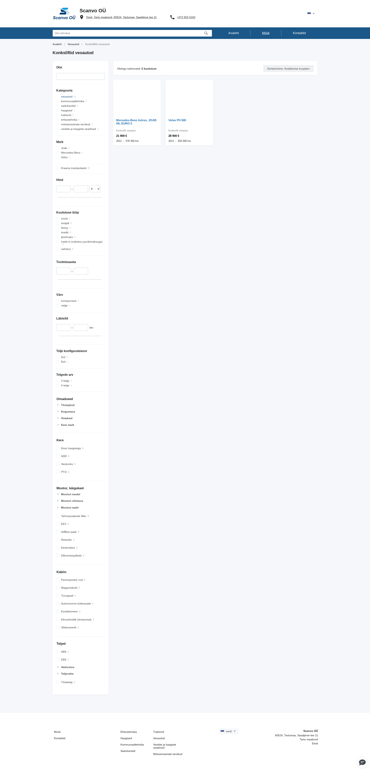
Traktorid (158, 731)
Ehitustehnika (128, 731)
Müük (57, 731)
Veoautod (159, 738)
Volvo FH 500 (177, 120)
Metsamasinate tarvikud (167, 754)
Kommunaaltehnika (132, 744)
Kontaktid (59, 738)
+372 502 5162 (186, 17)
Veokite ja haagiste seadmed (164, 746)
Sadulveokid (127, 750)
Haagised (126, 738)
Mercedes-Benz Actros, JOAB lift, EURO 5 (136, 122)
